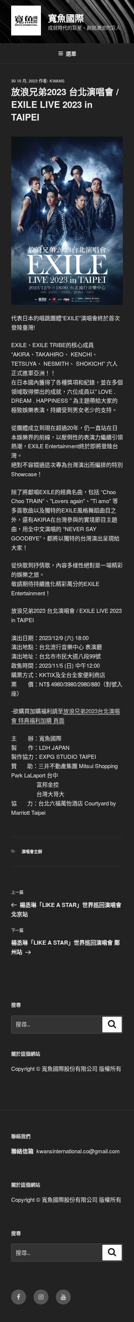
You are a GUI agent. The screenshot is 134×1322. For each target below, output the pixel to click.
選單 (71, 53)
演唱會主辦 (32, 851)
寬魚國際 (66, 18)
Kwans (57, 81)
